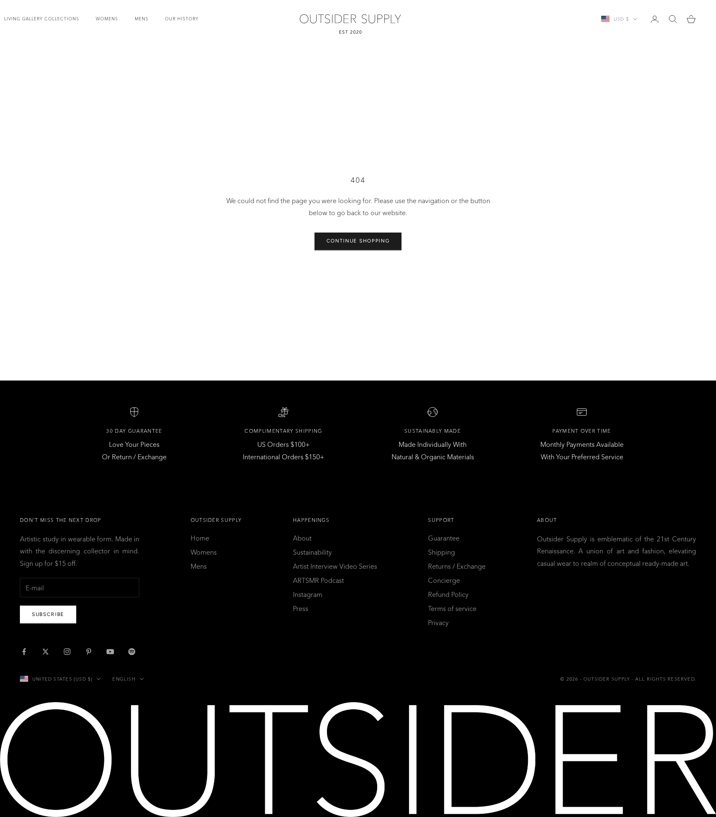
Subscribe (48, 614)
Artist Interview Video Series (335, 566)
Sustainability (312, 552)
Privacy (438, 622)
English (123, 679)
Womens (107, 19)
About (302, 538)
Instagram (307, 594)
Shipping (441, 552)
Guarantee (444, 538)
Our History (181, 19)
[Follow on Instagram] (67, 651)
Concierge (444, 580)
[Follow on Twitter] (45, 651)
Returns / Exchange (457, 566)
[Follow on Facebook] (24, 651)
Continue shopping (358, 241)
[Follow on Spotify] (132, 651)
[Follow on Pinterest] (89, 651)
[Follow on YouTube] (110, 651)
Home (200, 538)
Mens (141, 19)
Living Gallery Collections (41, 19)
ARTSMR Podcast (318, 580)
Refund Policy (448, 594)
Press (300, 608)
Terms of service (452, 608)
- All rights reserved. (663, 679)
